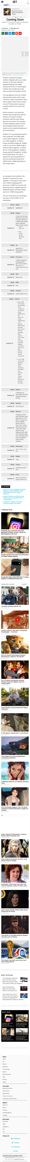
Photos (5, 1079)
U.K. (4, 1129)
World (4, 1064)
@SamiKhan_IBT (14, 28)
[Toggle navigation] (2, 2)
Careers (5, 1110)
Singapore (6, 1126)
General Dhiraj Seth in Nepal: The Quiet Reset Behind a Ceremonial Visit (9, 988)
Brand (4, 1107)
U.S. (4, 1131)
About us (5, 1105)
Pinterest (16, 1147)
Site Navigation (7, 1112)
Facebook (16, 1138)
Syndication (6, 1093)
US (3, 1061)
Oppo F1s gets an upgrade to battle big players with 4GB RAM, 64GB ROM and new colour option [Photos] (14, 492)
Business (5, 1066)
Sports (5, 1071)
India (4, 1059)
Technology (6, 1069)
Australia (5, 1121)
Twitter (16, 1143)
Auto (4, 1077)
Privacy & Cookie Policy (9, 1098)
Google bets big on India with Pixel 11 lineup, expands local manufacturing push (15, 577)
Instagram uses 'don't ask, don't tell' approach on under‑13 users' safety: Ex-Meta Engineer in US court (13, 532)
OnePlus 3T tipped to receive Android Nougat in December (12, 502)
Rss (16, 1151)
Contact (5, 1115)
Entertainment (7, 1074)
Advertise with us (7, 1088)
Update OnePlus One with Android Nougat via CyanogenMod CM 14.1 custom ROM (13, 498)
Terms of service (7, 1096)
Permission (6, 1091)
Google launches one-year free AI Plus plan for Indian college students (14, 555)
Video (4, 1082)
